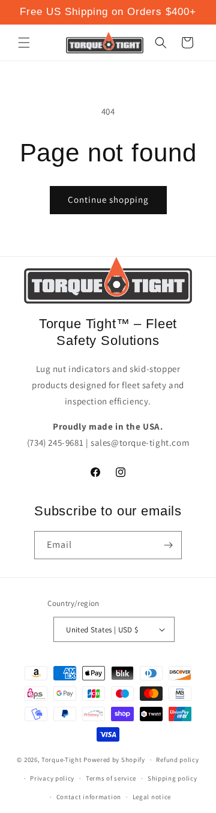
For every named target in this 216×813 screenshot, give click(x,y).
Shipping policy (172, 778)
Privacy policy (52, 778)
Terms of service (111, 778)
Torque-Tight (61, 759)
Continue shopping (108, 199)
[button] (24, 42)
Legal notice (152, 797)
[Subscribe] (168, 545)
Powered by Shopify (114, 759)
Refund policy (177, 759)
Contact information (88, 797)
